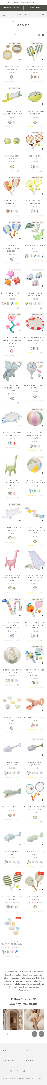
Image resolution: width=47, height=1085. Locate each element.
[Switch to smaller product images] (43, 35)
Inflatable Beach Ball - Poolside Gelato (35, 435)
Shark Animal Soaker (12, 853)
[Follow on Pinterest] (17, 1070)
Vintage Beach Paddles (34, 898)
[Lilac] (6, 773)
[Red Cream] (33, 348)
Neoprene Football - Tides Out (35, 112)
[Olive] (39, 77)
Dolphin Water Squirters (12, 763)
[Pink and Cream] (12, 351)
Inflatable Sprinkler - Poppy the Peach (12, 340)
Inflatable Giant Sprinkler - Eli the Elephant (12, 388)
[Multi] (10, 122)
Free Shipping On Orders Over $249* (23, 2)
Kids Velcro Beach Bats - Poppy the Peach (35, 625)
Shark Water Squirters (35, 763)
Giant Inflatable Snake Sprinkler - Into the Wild (12, 625)
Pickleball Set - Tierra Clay (12, 202)
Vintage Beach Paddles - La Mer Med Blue (12, 248)
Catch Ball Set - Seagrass (12, 68)
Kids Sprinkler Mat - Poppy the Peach (35, 339)
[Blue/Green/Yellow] (39, 256)
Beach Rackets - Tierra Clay (35, 157)
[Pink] (14, 493)
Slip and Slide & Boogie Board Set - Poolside (35, 577)
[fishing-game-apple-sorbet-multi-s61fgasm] (35, 396)
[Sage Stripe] (35, 907)
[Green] (26, 256)
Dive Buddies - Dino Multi (35, 247)
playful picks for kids (31, 978)
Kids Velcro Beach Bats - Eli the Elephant (35, 672)
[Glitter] (14, 122)
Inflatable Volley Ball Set (12, 529)
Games (17, 22)
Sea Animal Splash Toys (12, 718)
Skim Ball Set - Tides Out (12, 157)
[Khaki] (10, 493)
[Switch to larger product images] (39, 35)
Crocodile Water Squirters (35, 853)
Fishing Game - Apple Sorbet (35, 386)
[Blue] (12, 259)
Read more (23, 990)
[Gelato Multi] (31, 446)
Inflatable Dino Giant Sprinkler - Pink (12, 577)
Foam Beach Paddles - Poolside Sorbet (35, 808)
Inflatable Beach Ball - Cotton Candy (12, 671)
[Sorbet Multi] (35, 817)
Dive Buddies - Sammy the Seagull (12, 942)
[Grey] (35, 256)
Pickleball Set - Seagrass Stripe (34, 68)
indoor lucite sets (10, 978)
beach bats (15, 975)
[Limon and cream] (37, 167)
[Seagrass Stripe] (31, 77)
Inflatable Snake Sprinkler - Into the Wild (34, 530)
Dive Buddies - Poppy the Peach (12, 294)
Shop (11, 22)
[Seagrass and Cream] (12, 77)
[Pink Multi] (31, 256)
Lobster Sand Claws (35, 717)
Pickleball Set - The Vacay (12, 898)
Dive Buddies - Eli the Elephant (35, 294)
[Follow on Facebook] (4, 1070)
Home (5, 22)
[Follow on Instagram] (10, 1070)
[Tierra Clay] (35, 77)
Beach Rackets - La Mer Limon (35, 202)
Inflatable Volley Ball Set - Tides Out (12, 112)
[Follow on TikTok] (24, 1070)
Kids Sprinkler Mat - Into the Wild (12, 434)
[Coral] (33, 725)
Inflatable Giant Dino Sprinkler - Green (12, 483)
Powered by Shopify (34, 1078)
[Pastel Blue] (18, 773)
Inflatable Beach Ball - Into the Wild (35, 481)
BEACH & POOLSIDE (11, 8)
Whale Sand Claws (12, 807)
